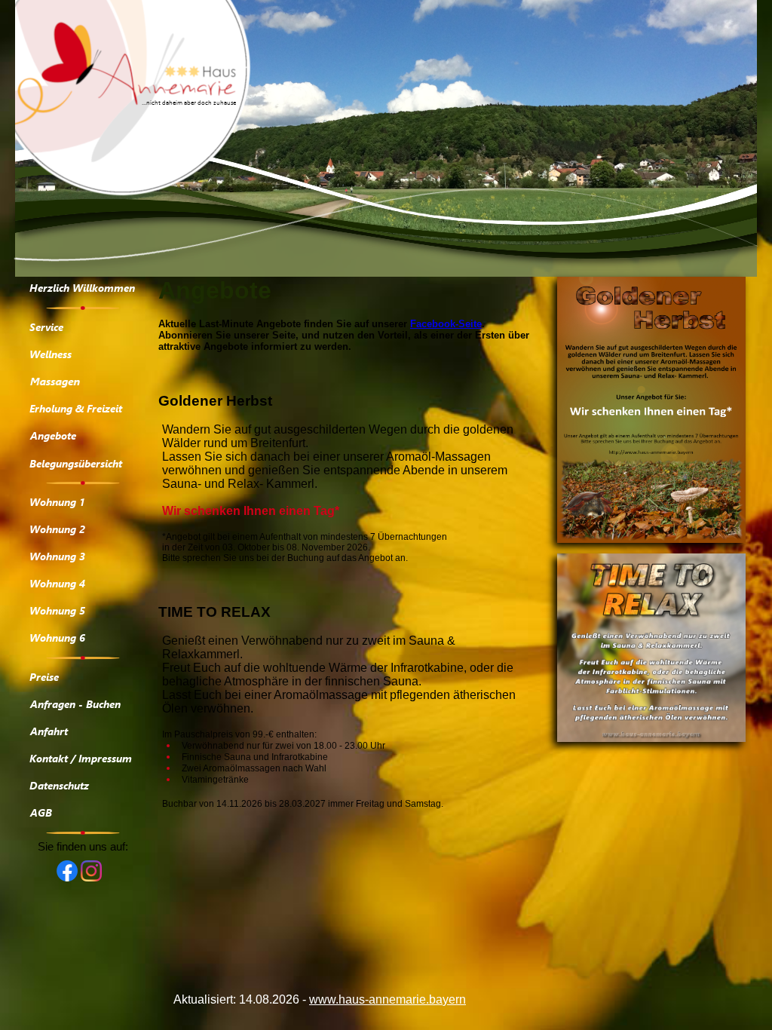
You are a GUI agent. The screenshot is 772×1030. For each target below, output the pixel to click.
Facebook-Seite (446, 324)
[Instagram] (91, 878)
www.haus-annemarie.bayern (387, 999)
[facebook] (67, 878)
